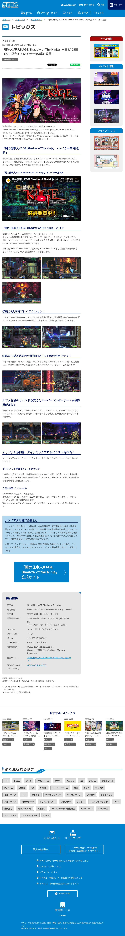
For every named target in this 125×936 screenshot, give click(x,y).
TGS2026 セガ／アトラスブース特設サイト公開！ (52, 734)
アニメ (69, 13)
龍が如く (8, 809)
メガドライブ (10, 802)
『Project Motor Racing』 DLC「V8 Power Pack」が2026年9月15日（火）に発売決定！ (10, 734)
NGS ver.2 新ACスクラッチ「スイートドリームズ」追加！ (93, 734)
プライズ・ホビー (49, 13)
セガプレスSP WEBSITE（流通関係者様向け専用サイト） (84, 849)
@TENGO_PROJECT (37, 665)
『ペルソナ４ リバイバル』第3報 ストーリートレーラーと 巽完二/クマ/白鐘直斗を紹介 (31, 734)
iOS (81, 781)
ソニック (80, 802)
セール (46, 815)
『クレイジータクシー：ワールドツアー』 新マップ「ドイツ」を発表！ (72, 734)
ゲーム (29, 13)
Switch (43, 788)
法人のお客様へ (40, 849)
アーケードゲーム (60, 788)
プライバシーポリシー (49, 872)
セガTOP (6, 20)
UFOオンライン (74, 795)
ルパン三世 (103, 809)
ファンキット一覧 (30, 815)
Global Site (64, 893)
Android (70, 781)
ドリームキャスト (47, 802)
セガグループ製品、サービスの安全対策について (61, 878)
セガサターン (28, 802)
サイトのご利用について (50, 866)
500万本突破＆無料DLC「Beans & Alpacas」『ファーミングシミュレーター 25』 (114, 734)
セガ (6, 781)
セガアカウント (25, 809)
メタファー (66, 802)
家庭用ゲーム (36, 20)
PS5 (32, 788)
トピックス (98, 13)
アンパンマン (10, 815)
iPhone (92, 781)
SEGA (17, 781)
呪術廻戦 (41, 809)
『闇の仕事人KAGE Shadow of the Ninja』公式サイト (40, 572)
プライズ (99, 788)
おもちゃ (36, 795)
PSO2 (116, 802)
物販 (76, 788)
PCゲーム (6, 744)
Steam (22, 788)
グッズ (86, 788)
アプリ (58, 781)
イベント (47, 749)
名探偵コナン (86, 809)
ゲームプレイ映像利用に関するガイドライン (59, 884)
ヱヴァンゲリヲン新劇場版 (63, 809)
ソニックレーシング (99, 802)
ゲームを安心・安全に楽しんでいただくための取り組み (64, 861)
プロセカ (91, 795)
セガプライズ (10, 795)
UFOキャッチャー (53, 795)
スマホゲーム (43, 781)
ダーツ (85, 13)
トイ (24, 795)
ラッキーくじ (106, 795)
